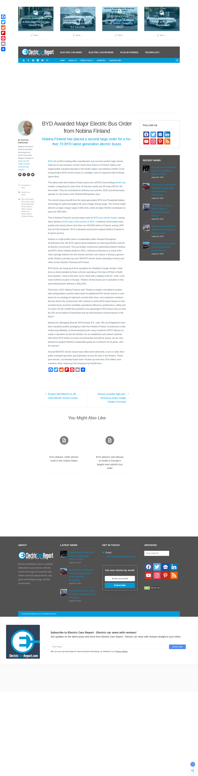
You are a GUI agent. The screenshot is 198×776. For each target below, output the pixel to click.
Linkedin (27, 164)
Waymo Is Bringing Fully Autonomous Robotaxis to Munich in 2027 (164, 229)
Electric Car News (71, 52)
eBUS (23, 209)
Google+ (21, 170)
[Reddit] (3, 27)
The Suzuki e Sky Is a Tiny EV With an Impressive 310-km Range (162, 210)
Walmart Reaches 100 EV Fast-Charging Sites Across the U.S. (164, 247)
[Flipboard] (3, 33)
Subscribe (120, 585)
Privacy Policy (87, 60)
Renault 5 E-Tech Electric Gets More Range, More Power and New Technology (164, 190)
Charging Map (115, 60)
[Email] (3, 43)
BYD (50, 161)
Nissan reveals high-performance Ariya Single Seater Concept (112, 398)
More (36, 35)
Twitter (20, 164)
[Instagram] (33, 60)
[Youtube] (47, 60)
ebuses (29, 209)
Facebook (21, 167)
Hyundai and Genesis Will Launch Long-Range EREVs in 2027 (164, 170)
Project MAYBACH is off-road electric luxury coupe (63, 396)
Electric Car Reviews (101, 52)
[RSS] (24, 60)
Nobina (95, 165)
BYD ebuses (26, 202)
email (20, 161)
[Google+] (28, 174)
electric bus (120, 182)
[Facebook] (28, 60)
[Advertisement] (99, 91)
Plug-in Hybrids (129, 52)
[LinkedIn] (37, 60)
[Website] (19, 174)
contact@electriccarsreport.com (121, 556)
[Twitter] (42, 60)
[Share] (3, 49)
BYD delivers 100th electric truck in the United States (64, 459)
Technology (152, 52)
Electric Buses (26, 214)
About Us (73, 60)
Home (62, 60)
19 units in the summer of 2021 (79, 222)
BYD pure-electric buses (105, 218)
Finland (24, 216)
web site (26, 161)
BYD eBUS (30, 199)
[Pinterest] (3, 38)
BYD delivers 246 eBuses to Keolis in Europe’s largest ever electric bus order (110, 463)
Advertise (101, 60)
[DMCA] (152, 589)
